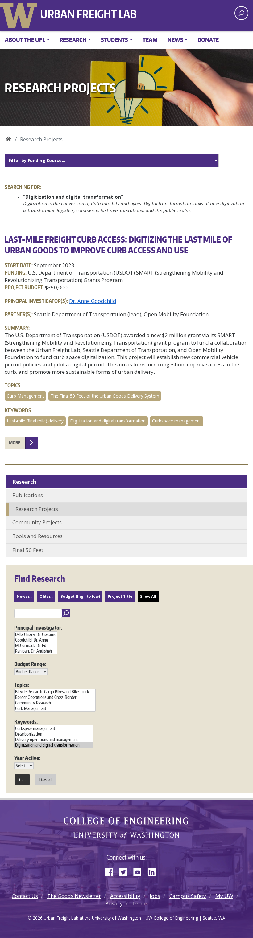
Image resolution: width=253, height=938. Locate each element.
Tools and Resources (37, 536)
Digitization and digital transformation (108, 421)
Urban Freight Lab (88, 14)
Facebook (111, 871)
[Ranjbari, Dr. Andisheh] (36, 651)
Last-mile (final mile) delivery (35, 421)
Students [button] (114, 39)
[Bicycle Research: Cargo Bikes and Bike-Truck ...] (55, 692)
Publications (27, 495)
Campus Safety (187, 895)
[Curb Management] (55, 708)
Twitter (125, 871)
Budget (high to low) (80, 596)
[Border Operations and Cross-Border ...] (55, 697)
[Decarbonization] (54, 734)
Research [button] (73, 39)
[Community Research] (55, 703)
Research (24, 481)
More (14, 442)
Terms (140, 903)
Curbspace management (176, 421)
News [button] (175, 39)
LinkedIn (153, 871)
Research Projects (36, 508)
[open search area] (241, 13)
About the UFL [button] (25, 39)
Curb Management (25, 396)
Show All (148, 596)
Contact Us (25, 895)
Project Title (120, 596)
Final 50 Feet (27, 549)
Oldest (46, 596)
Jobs (155, 895)
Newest (24, 596)
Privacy (114, 903)
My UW (224, 895)
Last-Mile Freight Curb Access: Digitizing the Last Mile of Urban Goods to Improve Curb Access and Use (118, 244)
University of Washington (20, 14)
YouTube (139, 871)
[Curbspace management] (54, 728)
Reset (45, 779)
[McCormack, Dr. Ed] (36, 645)
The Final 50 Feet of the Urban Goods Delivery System (105, 396)
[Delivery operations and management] (54, 739)
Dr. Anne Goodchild (92, 300)
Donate (208, 39)
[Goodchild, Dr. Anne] (36, 640)
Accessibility (125, 895)
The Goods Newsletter (74, 895)
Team (150, 39)
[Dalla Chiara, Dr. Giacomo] (36, 634)
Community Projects (37, 522)
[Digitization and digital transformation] (54, 745)
